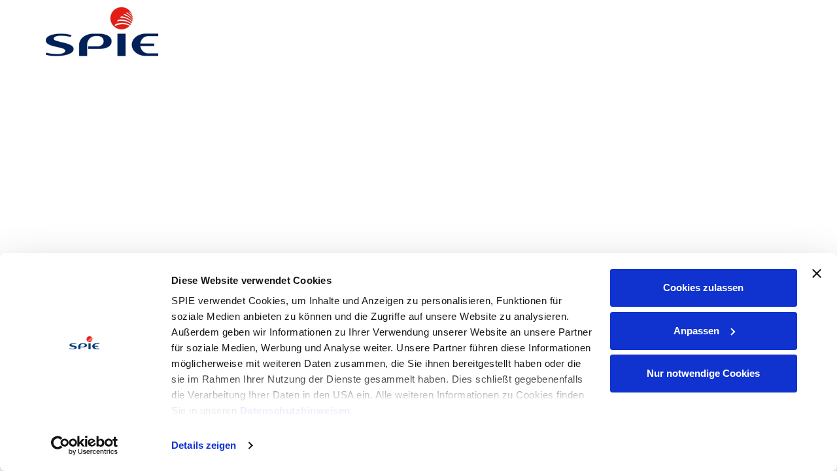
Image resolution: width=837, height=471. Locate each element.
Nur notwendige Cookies (703, 373)
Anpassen (696, 330)
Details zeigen (203, 445)
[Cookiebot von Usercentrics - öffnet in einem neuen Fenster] (84, 445)
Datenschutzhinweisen (295, 410)
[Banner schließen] (816, 273)
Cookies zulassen (703, 287)
